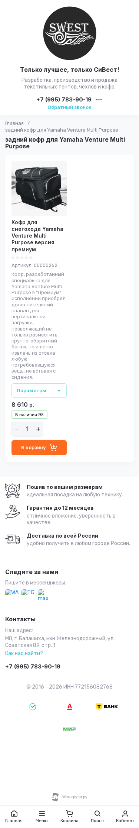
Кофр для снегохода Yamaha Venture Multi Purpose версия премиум (37, 235)
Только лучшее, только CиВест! (69, 69)
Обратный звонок (69, 107)
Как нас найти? (24, 653)
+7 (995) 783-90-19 (64, 100)
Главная (14, 123)
